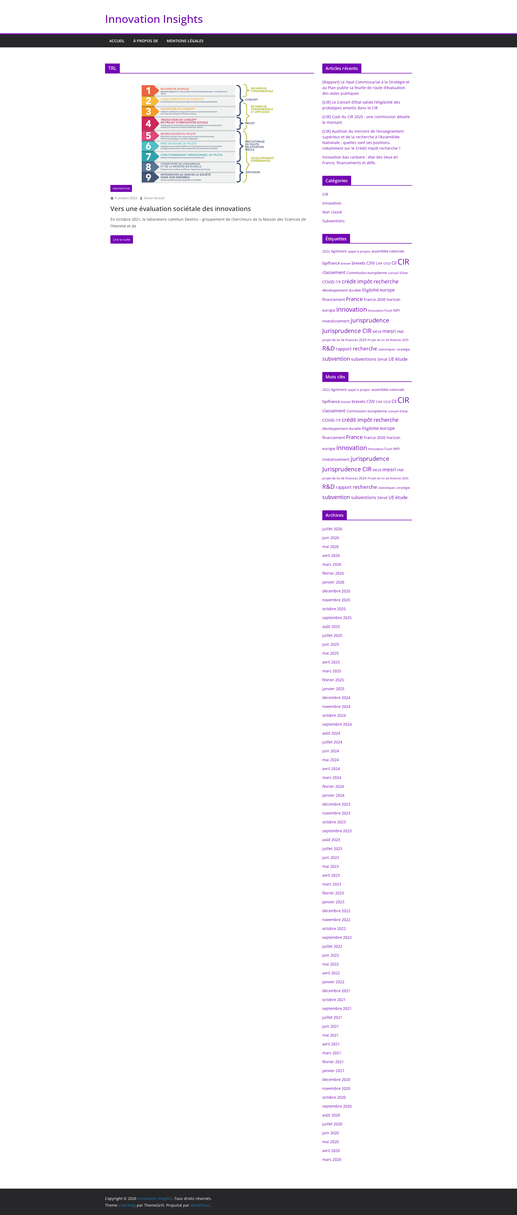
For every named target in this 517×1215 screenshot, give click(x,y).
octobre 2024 (334, 715)
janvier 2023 (333, 901)
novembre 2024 (336, 706)
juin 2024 (330, 750)
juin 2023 (330, 857)
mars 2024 (331, 777)
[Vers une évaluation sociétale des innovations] (209, 134)
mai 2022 (330, 964)
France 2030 (375, 299)
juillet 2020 (332, 1123)
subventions (363, 359)
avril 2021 (331, 1044)
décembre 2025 (336, 591)
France (354, 299)
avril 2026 (331, 555)
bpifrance (331, 263)
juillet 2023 (332, 848)
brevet (346, 263)
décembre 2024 (336, 697)
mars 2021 (331, 1052)
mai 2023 (330, 866)
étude (401, 359)
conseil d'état (398, 273)
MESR (377, 332)
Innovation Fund (380, 310)
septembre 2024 (337, 724)
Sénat (382, 359)
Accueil (117, 40)
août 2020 (331, 1115)
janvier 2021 (333, 1070)
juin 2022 (330, 955)
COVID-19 (331, 282)
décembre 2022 (336, 910)
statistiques (387, 349)
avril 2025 (331, 662)
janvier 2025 (333, 688)
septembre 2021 (337, 1008)
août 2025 (331, 626)
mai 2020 (330, 1141)
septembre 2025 (337, 617)
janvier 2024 (333, 795)
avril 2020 (331, 1150)
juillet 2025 (332, 635)
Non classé (332, 212)
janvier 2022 (333, 981)
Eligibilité (370, 290)
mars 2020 (331, 1159)
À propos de (145, 40)
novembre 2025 (336, 599)
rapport (344, 349)
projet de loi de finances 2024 (344, 340)
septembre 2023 (337, 830)
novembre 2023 (336, 813)
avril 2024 (331, 768)
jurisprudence (370, 320)
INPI (396, 310)
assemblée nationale (387, 251)
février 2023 (333, 893)
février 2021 (333, 1061)
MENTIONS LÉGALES (185, 40)
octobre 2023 (334, 821)
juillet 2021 (332, 1017)
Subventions (333, 220)
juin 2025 (330, 644)
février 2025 (333, 679)
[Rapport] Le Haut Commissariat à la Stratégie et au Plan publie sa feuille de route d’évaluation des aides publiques (366, 87)
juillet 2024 (332, 742)
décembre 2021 (336, 990)
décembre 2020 (336, 1079)
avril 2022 (331, 972)
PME (400, 331)
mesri (389, 331)
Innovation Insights (154, 18)
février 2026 (333, 573)
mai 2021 (330, 1035)
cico (386, 263)
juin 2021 (330, 1026)
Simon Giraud (154, 198)
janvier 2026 (333, 582)
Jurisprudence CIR (347, 330)
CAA (379, 263)
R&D (328, 348)
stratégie (403, 349)
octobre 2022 (334, 928)
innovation (351, 309)
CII (394, 263)
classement (333, 272)
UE (391, 359)
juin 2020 (330, 1132)
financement (333, 299)
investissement (336, 321)
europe (387, 290)
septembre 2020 (337, 1106)
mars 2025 (331, 670)
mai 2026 (330, 546)
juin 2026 (330, 537)
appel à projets (359, 251)
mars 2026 (331, 564)
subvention (336, 358)
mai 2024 (330, 759)
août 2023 (331, 839)
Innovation (121, 188)
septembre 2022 (337, 937)
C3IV (370, 263)
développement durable (341, 290)
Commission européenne (367, 272)
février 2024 (333, 786)
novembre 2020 (336, 1088)
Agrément (339, 251)
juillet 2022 (332, 946)
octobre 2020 (334, 1097)
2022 (326, 251)
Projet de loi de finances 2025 (388, 340)
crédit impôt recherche (370, 281)
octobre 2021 (334, 999)
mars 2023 (331, 884)
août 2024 (331, 733)
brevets (358, 263)
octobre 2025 (334, 608)
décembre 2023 (336, 804)
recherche (365, 348)
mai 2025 (330, 653)
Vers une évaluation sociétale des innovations (180, 208)
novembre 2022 (336, 919)
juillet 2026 (332, 528)
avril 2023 (331, 875)
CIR (325, 194)
